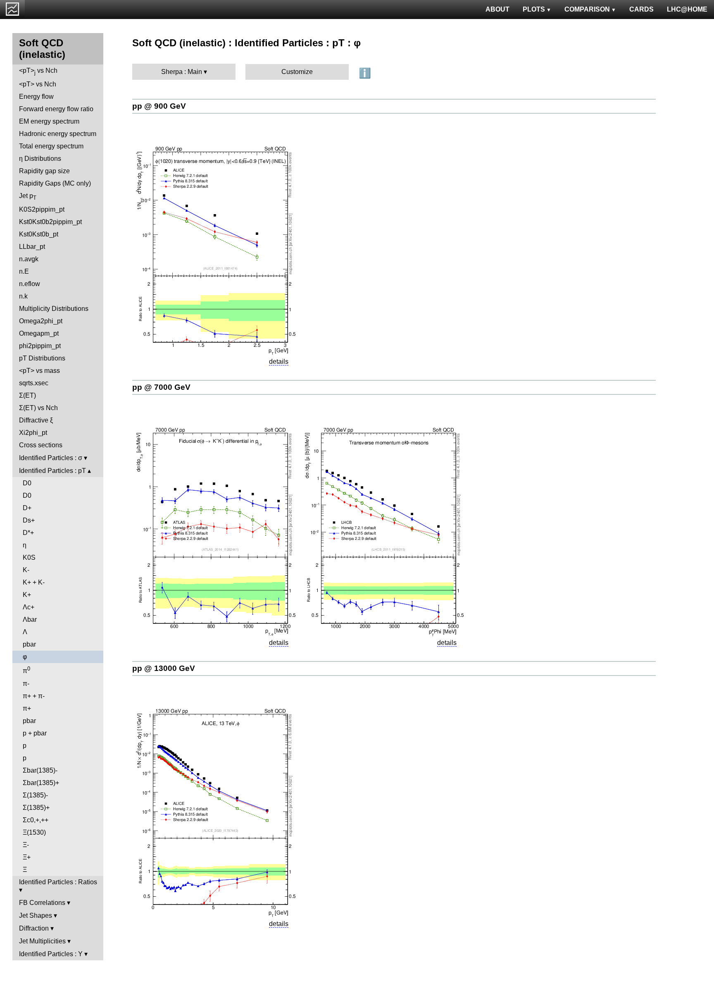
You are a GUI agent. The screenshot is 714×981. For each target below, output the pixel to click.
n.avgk (28, 259)
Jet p (27, 196)
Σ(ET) (27, 395)
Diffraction (34, 928)
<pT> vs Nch (38, 71)
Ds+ (29, 520)
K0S (29, 557)
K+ (27, 594)
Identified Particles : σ (50, 457)
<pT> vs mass (39, 370)
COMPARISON (587, 9)
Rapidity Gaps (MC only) (55, 183)
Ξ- (26, 844)
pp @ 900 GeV (159, 106)
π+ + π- (34, 695)
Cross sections (40, 445)
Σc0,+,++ (35, 819)
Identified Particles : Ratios (58, 882)
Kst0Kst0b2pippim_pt (50, 221)
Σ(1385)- (35, 795)
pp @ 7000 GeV (161, 387)
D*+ (28, 532)
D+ (27, 507)
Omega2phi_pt (40, 321)
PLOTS (534, 9)
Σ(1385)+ (36, 807)
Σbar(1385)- (40, 770)
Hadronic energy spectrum (57, 133)
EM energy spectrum (49, 121)
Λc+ (28, 607)
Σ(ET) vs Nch (38, 407)
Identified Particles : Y (51, 953)
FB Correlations (42, 902)
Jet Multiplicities (42, 941)
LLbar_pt (32, 246)
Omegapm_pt (39, 333)
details (278, 361)
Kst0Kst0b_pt (38, 234)
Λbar (30, 619)
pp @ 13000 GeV (163, 668)
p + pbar (35, 733)
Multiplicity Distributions (53, 308)
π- (26, 683)
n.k (23, 296)
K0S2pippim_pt (41, 209)
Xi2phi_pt (33, 432)
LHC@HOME (687, 9)
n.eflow (29, 283)
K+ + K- (34, 582)
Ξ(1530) (34, 832)
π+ (27, 708)
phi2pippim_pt (40, 345)
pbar (29, 644)
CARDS (641, 9)
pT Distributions (42, 358)
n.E (24, 271)
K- (26, 569)
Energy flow (36, 96)
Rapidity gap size (44, 170)
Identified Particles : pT (52, 470)
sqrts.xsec (33, 383)
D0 (27, 483)
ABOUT (497, 9)
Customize (297, 71)
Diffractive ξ (36, 420)
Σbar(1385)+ (41, 782)
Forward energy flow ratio (56, 108)
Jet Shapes (35, 915)
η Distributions (40, 158)
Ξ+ (27, 857)
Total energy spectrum (51, 146)
